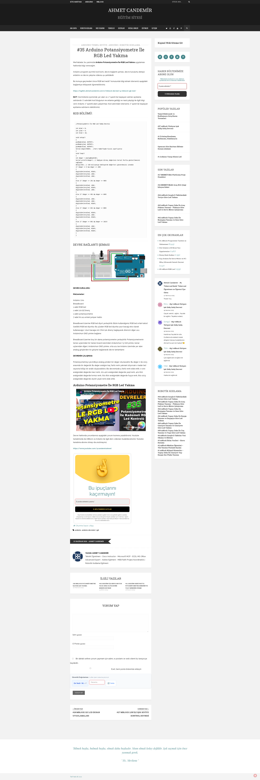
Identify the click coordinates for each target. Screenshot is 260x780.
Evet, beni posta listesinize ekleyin (126, 669)
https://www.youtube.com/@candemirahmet (92, 448)
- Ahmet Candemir (96, 541)
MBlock (100, 2)
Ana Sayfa (73, 28)
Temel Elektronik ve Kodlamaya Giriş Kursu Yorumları (167, 116)
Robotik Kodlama (86, 28)
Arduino (89, 2)
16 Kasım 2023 (130, 590)
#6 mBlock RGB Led (167, 269)
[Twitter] (166, 28)
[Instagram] (170, 28)
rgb (97, 530)
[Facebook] (174, 28)
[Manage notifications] (255, 775)
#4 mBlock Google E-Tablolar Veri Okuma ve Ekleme (172, 436)
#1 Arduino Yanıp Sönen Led (169, 157)
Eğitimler (145, 28)
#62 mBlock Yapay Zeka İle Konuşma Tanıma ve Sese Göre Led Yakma (170, 220)
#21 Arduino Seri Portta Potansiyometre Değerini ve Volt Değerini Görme (136, 586)
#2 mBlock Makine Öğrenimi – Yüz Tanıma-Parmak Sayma (170, 446)
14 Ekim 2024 (103, 590)
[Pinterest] (181, 28)
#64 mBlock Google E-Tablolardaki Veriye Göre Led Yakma (172, 196)
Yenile (111, 683)
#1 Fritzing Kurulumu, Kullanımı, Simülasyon (167, 137)
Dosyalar (121, 28)
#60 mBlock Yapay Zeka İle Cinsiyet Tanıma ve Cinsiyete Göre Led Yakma (170, 425)
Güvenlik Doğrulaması (90, 677)
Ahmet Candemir (171, 283)
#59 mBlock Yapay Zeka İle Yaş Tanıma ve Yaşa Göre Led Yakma (171, 431)
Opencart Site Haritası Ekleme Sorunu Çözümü (170, 147)
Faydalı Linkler (133, 28)
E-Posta (79, 644)
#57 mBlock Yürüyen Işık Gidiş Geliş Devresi (168, 127)
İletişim (154, 28)
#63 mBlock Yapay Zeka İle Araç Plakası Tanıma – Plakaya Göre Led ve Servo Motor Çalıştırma (171, 207)
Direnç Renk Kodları (166, 255)
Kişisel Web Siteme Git (170, 42)
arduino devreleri (88, 530)
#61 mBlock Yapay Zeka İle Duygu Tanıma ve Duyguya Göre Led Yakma (172, 418)
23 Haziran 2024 (80, 541)
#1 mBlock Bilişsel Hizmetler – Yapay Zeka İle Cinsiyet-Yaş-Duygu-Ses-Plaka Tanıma (170, 452)
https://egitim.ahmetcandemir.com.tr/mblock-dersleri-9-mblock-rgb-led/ (104, 91)
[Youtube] (177, 28)
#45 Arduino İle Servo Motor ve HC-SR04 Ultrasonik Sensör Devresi (110, 586)
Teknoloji (111, 28)
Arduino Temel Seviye (94, 45)
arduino (78, 530)
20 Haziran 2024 (78, 587)
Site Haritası (76, 2)
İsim (77, 635)
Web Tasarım (100, 28)
